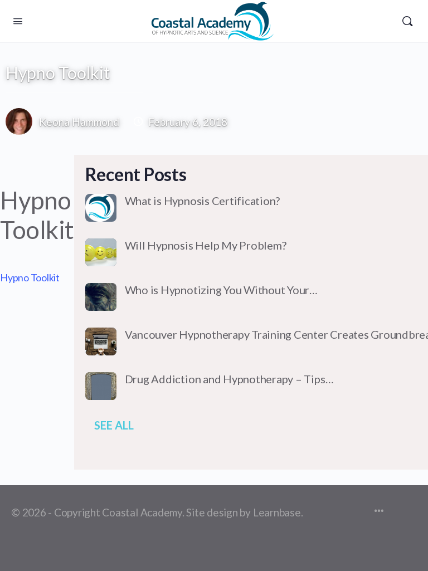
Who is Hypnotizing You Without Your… (221, 289)
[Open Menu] (18, 21)
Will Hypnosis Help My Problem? (205, 245)
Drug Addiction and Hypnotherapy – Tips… (229, 378)
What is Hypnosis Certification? (202, 200)
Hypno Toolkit (30, 277)
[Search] (407, 21)
